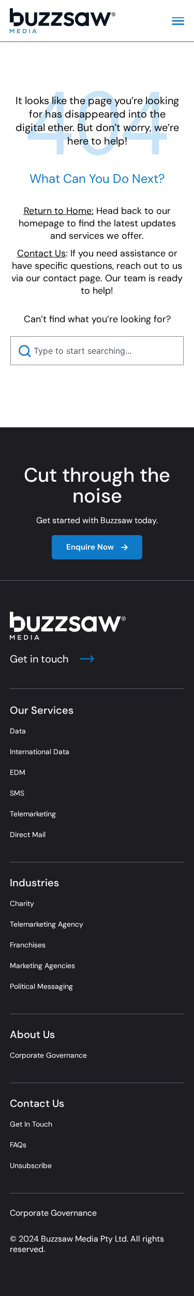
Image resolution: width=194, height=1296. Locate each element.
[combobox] (97, 350)
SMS (17, 793)
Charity (22, 903)
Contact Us (37, 1103)
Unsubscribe (31, 1165)
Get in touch (40, 659)
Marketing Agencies (42, 965)
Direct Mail (28, 834)
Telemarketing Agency (46, 924)
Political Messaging (41, 986)
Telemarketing (33, 813)
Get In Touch (31, 1124)
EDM (17, 772)
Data (18, 731)
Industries (34, 882)
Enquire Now (90, 547)
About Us (32, 1034)
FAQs (18, 1144)
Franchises (28, 944)
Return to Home (58, 211)
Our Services (41, 710)
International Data (39, 751)
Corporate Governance (48, 1055)
